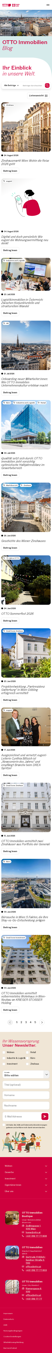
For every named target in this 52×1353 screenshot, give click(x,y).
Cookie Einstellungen (12, 1336)
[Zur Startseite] (11, 5)
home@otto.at (33, 1232)
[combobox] (26, 1074)
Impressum (8, 1313)
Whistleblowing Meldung (13, 1342)
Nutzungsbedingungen (12, 1330)
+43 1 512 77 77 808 (36, 1236)
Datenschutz (8, 1319)
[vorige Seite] (10, 1022)
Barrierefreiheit (10, 1348)
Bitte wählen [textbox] (11, 1075)
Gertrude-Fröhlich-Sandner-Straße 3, (36, 1260)
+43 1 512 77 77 (34, 1298)
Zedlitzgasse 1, (33, 1227)
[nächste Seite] (41, 1022)
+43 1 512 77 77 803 (36, 1270)
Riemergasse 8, (34, 1290)
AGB (5, 1325)
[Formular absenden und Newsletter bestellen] (44, 1116)
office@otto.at (33, 1266)
